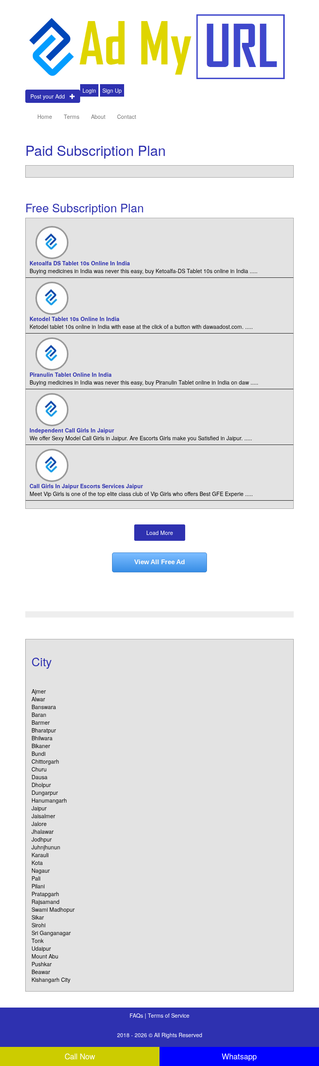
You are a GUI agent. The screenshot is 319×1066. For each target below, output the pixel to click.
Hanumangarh (49, 800)
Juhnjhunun (46, 847)
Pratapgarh (45, 894)
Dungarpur (45, 792)
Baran (39, 714)
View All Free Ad (159, 562)
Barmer (41, 722)
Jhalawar (43, 831)
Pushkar (42, 964)
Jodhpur (42, 839)
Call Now (80, 1056)
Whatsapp (239, 1056)
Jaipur (39, 808)
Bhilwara (42, 738)
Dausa (39, 777)
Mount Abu (45, 956)
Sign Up (112, 90)
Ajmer (39, 691)
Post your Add (50, 96)
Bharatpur (44, 730)
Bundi (39, 753)
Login (89, 90)
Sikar (38, 917)
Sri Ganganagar (51, 933)
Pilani (38, 886)
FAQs (137, 1015)
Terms (71, 116)
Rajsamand (46, 901)
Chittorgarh (45, 761)
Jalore (39, 824)
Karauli (40, 855)
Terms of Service (168, 1015)
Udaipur (41, 948)
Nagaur (41, 870)
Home (44, 116)
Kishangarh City (51, 979)
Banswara (44, 707)
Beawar (41, 972)
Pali (36, 878)
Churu (39, 769)
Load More (159, 533)
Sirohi (39, 925)
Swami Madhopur (53, 909)
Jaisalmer (43, 816)
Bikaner (41, 746)
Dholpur (41, 785)
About (98, 116)
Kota (37, 863)
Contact (126, 116)
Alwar (38, 699)
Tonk (38, 940)
